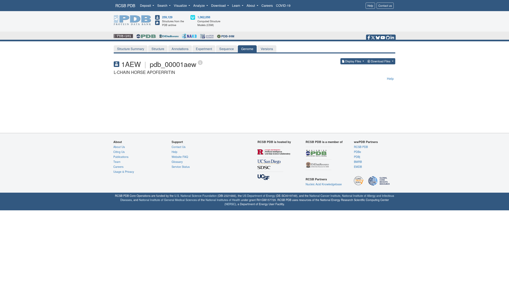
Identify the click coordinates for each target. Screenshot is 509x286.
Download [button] (218, 5)
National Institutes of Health (223, 200)
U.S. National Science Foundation (195, 196)
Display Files (353, 61)
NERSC (230, 204)
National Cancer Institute (324, 196)
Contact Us (179, 147)
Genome (247, 48)
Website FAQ (180, 157)
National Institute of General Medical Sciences (168, 200)
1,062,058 (203, 17)
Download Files (380, 61)
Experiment (204, 48)
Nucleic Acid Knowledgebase (324, 184)
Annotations (180, 48)
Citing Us (119, 152)
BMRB (358, 162)
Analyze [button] (199, 5)
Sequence (226, 48)
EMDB (358, 167)
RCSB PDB (125, 5)
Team (116, 162)
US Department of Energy (259, 196)
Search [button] (162, 5)
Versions (267, 48)
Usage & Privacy (123, 172)
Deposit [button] (146, 5)
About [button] (251, 5)
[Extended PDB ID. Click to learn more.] (200, 62)
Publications (120, 157)
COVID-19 (283, 5)
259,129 (167, 17)
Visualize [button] (181, 5)
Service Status (181, 167)
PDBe (357, 152)
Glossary (177, 162)
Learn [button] (236, 5)
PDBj (357, 157)
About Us (119, 147)
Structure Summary (130, 48)
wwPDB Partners (366, 142)
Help (370, 6)
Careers (267, 5)
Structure (158, 48)
